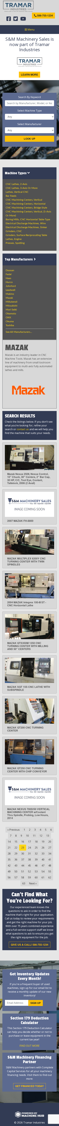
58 (22, 877)
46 (36, 865)
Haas (8, 278)
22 (15, 847)
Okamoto (11, 313)
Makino (10, 294)
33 (43, 853)
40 (43, 859)
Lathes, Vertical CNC (17, 192)
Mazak (9, 298)
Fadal (8, 274)
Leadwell (10, 290)
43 (15, 865)
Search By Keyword (29, 97)
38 (29, 859)
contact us (23, 429)
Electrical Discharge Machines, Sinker (26, 227)
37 (22, 859)
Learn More (29, 74)
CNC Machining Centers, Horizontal (25, 204)
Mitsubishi (11, 305)
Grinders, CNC (14, 231)
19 (43, 841)
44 (22, 865)
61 (43, 877)
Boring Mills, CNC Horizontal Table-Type (28, 219)
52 (29, 871)
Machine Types (16, 173)
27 (49, 847)
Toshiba (10, 325)
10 (27, 835)
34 (49, 853)
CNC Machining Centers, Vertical (24, 200)
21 (9, 847)
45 (29, 865)
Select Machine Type (29, 110)
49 (9, 871)
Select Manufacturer (29, 124)
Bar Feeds (11, 196)
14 (9, 841)
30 (22, 853)
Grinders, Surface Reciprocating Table (26, 235)
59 (29, 877)
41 (49, 859)
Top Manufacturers (19, 259)
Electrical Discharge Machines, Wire (26, 223)
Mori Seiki (11, 309)
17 (29, 841)
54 (43, 871)
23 (22, 847)
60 (36, 877)
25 (36, 847)
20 (49, 841)
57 (15, 877)
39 (36, 859)
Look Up (29, 138)
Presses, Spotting (15, 243)
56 (9, 877)
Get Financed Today (29, 1086)
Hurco (9, 282)
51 (22, 871)
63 (23, 883)
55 (49, 871)
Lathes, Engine (14, 239)
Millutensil (11, 302)
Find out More (29, 1045)
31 (29, 853)
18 (36, 841)
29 (15, 853)
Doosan (10, 270)
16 (22, 841)
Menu (30, 29)
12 (40, 835)
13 (47, 835)
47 (43, 865)
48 (49, 865)
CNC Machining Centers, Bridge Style (26, 207)
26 (43, 847)
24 (29, 847)
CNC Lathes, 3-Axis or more (21, 188)
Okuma (10, 321)
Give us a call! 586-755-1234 (29, 944)
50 (15, 871)
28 (9, 853)
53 (36, 871)
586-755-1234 (45, 15)
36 (15, 859)
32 (36, 853)
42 (9, 865)
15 (15, 841)
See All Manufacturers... (19, 332)
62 (49, 877)
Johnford (11, 286)
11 (34, 835)
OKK (8, 317)
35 (9, 859)
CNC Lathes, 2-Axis (16, 184)
